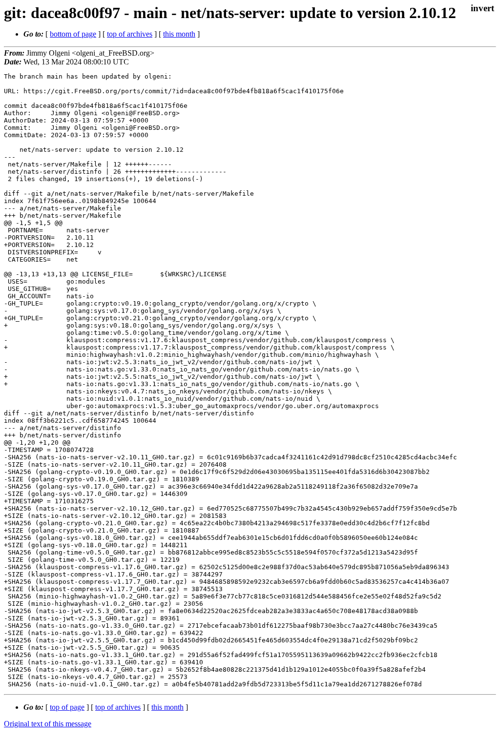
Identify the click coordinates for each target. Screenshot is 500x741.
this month (179, 34)
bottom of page (73, 34)
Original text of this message (47, 724)
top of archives (129, 34)
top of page (67, 707)
